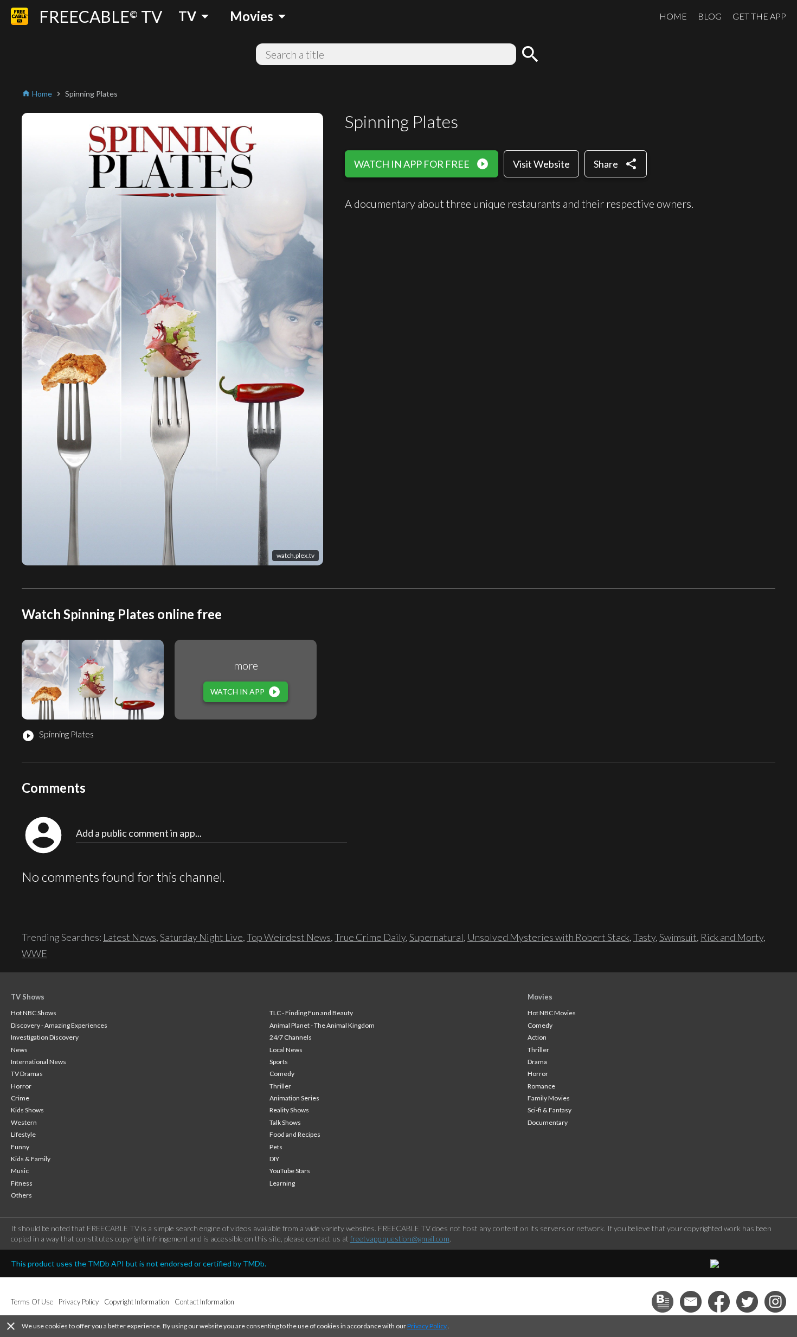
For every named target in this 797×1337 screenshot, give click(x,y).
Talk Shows (285, 1122)
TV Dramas (27, 1073)
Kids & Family (30, 1159)
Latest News (129, 937)
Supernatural (436, 937)
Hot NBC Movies (552, 1013)
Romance (541, 1086)
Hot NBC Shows (33, 1013)
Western (24, 1122)
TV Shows (27, 996)
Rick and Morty (731, 937)
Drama (537, 1062)
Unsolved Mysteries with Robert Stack (548, 937)
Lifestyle (23, 1134)
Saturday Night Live (201, 937)
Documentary (548, 1122)
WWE (34, 953)
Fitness (22, 1183)
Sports (278, 1062)
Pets (275, 1147)
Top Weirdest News (289, 937)
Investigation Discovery (45, 1037)
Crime (20, 1098)
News (19, 1050)
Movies (540, 996)
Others (21, 1195)
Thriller (280, 1086)
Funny (20, 1147)
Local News (286, 1050)
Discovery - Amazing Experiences (59, 1025)
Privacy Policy (427, 1326)
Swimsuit (678, 937)
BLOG (710, 16)
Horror (21, 1086)
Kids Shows (27, 1110)
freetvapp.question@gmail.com (399, 1238)
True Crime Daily (370, 937)
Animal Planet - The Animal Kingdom (322, 1025)
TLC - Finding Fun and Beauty (311, 1013)
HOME (673, 16)
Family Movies (549, 1098)
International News (38, 1062)
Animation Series (294, 1098)
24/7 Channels (290, 1037)
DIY (274, 1159)
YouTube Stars (289, 1171)
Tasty (644, 937)
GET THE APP (759, 16)
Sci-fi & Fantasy (549, 1110)
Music (20, 1171)
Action (537, 1037)
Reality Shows (289, 1110)
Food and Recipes (294, 1134)
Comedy (281, 1073)
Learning (282, 1183)
